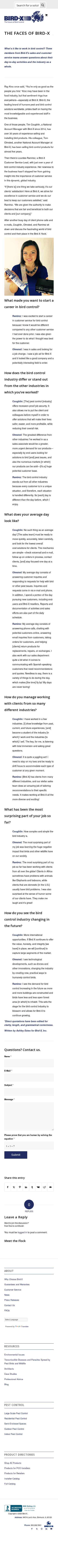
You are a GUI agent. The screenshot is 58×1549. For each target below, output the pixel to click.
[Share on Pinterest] (20, 1187)
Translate (25, 1326)
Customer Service (12, 1289)
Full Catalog (9, 1483)
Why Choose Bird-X (13, 1279)
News (7, 1294)
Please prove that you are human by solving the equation (28, 1137)
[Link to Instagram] (41, 1528)
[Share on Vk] (38, 1187)
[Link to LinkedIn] (46, 1528)
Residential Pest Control (15, 1418)
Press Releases (11, 1299)
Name (7, 1056)
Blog (6, 1384)
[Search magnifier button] (42, 5)
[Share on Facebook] (8, 1187)
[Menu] (39, 15)
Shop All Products (12, 1462)
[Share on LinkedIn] (26, 1187)
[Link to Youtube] (51, 1528)
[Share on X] (14, 1187)
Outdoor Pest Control (14, 1428)
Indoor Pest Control (13, 1433)
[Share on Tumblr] (32, 1187)
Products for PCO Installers (17, 1468)
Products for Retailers (14, 1473)
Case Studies (10, 1373)
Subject (8, 1085)
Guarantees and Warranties (17, 1284)
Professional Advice (13, 1379)
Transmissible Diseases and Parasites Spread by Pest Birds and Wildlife (27, 1361)
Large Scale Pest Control (16, 1413)
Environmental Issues (14, 1354)
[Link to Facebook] (31, 1528)
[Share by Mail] (50, 1187)
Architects (9, 1368)
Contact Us (9, 1305)
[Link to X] (36, 1528)
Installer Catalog (11, 1478)
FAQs (7, 1310)
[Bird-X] (24, 16)
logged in (22, 1232)
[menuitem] (40, 15)
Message (9, 1099)
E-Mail (8, 1070)
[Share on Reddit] (44, 1187)
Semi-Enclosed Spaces (15, 1423)
